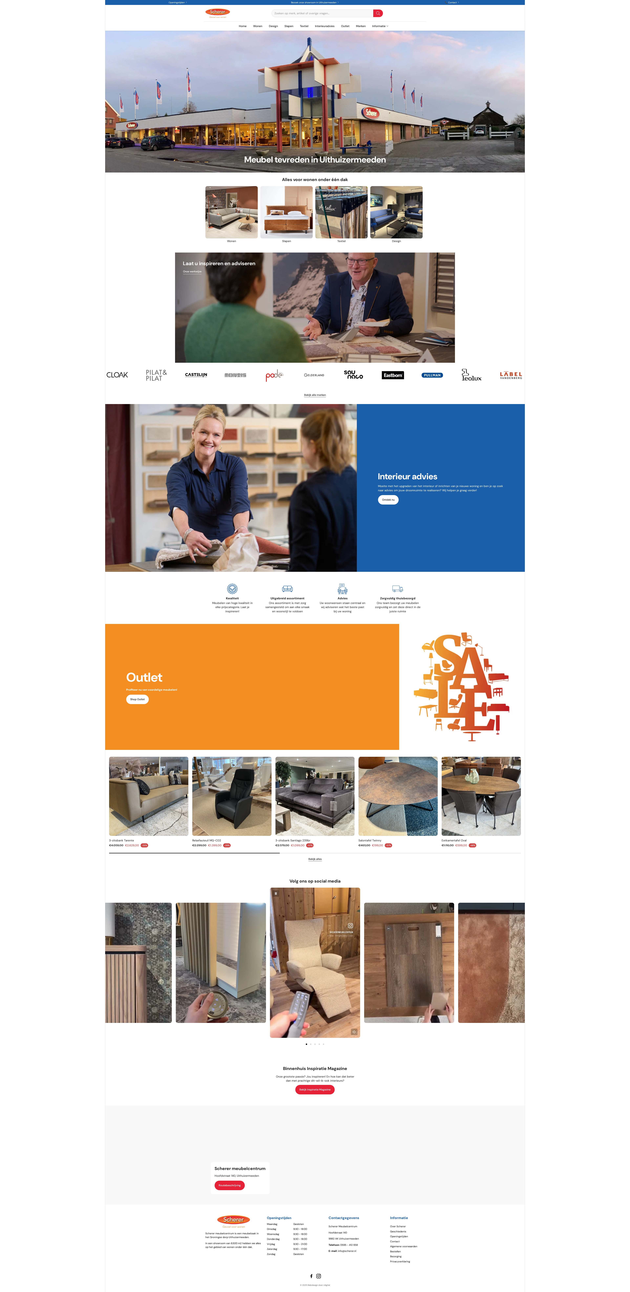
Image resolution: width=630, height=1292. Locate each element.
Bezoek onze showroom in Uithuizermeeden (314, 2)
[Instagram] (318, 1276)
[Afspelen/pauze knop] (276, 893)
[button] (327, 13)
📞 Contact (451, 2)
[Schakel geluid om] (354, 1032)
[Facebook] (311, 1276)
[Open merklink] (128, 375)
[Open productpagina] (231, 212)
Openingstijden (177, 2)
